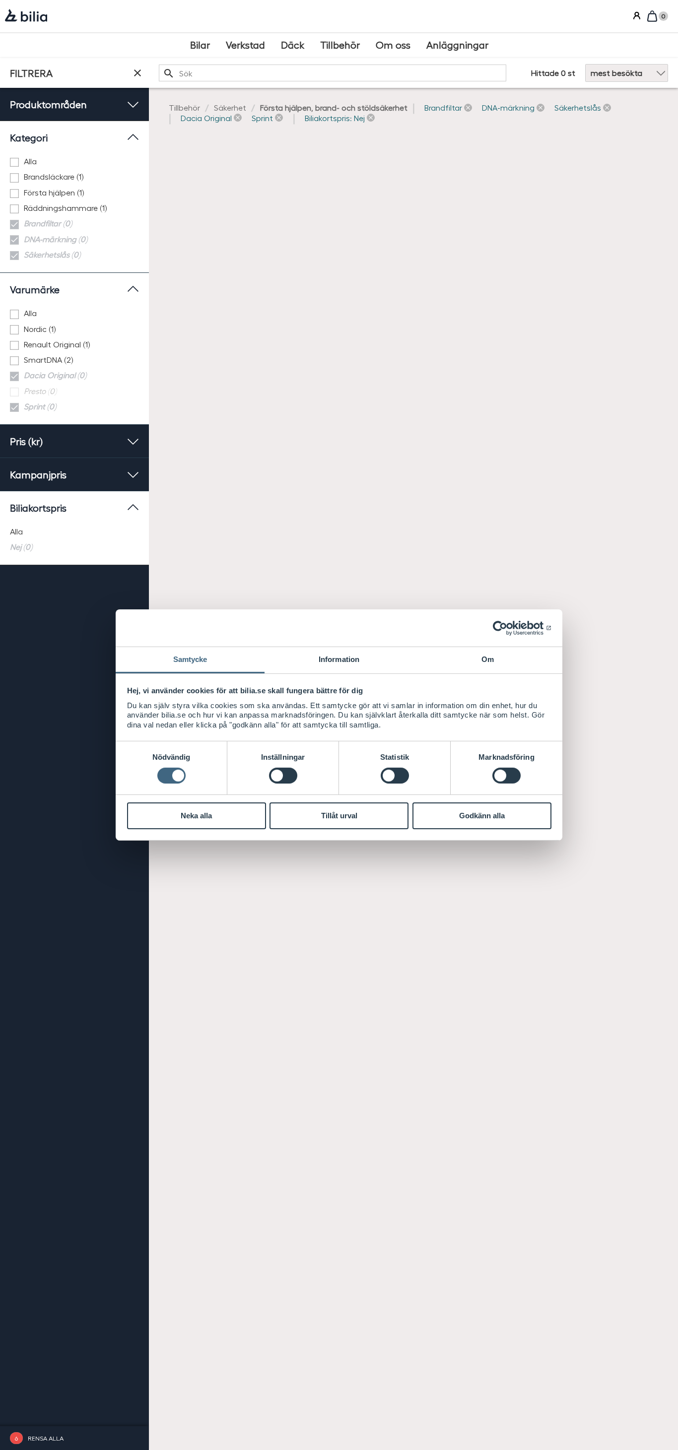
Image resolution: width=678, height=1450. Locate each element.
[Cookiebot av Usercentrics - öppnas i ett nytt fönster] (508, 627)
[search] (332, 73)
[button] (448, 108)
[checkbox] (74, 161)
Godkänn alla (482, 815)
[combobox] (332, 73)
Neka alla (196, 815)
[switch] (283, 776)
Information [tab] (339, 659)
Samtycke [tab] (190, 659)
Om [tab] (487, 659)
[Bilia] (26, 16)
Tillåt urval (339, 815)
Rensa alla (46, 1438)
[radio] (74, 531)
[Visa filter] (137, 73)
